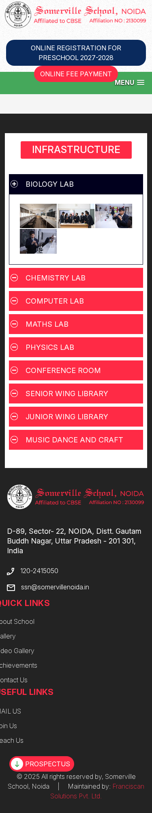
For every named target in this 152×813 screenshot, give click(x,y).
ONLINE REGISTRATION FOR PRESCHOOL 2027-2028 (76, 53)
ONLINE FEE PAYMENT (76, 74)
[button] (129, 82)
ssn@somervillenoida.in (55, 587)
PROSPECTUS (47, 764)
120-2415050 (39, 571)
